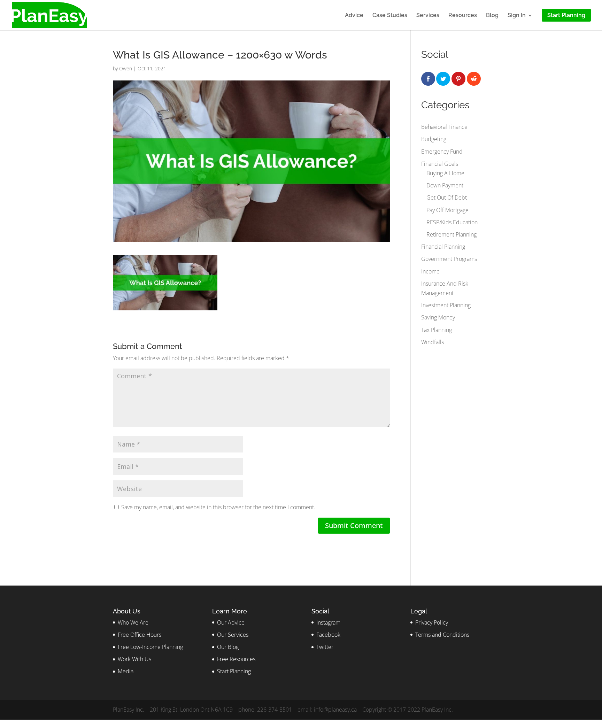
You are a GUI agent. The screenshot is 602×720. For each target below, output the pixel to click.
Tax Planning (436, 330)
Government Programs (449, 259)
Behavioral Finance (444, 127)
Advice (354, 15)
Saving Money (438, 317)
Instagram (328, 622)
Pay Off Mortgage (447, 210)
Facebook (328, 634)
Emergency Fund (442, 151)
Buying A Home (445, 173)
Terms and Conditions (442, 634)
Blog (492, 15)
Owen (125, 68)
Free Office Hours (139, 634)
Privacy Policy (431, 622)
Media (125, 671)
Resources (462, 15)
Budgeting (433, 139)
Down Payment (444, 185)
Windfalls (432, 342)
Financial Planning (443, 246)
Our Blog (228, 647)
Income (430, 271)
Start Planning (234, 671)
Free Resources (236, 659)
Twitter (324, 647)
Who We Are (133, 622)
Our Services (232, 634)
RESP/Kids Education (452, 222)
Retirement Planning (451, 234)
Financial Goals (439, 164)
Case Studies (389, 15)
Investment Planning (446, 305)
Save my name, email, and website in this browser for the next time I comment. (218, 507)
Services (427, 15)
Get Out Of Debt (446, 197)
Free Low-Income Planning (150, 647)
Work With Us (134, 659)
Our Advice (231, 622)
